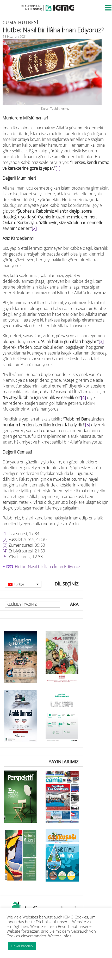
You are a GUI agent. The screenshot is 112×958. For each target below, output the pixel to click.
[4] (5, 551)
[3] (101, 341)
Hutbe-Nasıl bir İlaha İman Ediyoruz (47, 566)
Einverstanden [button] (22, 946)
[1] (5, 533)
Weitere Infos (59, 935)
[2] (5, 539)
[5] (87, 425)
